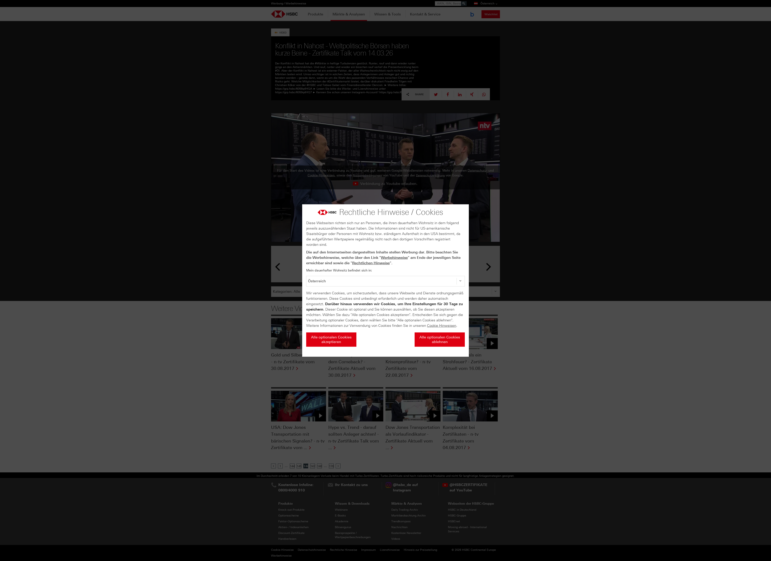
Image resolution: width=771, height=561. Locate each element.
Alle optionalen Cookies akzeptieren (331, 339)
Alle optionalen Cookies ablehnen (439, 339)
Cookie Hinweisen (441, 325)
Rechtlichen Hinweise (371, 263)
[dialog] (385, 280)
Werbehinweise (394, 257)
